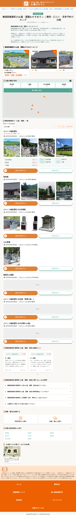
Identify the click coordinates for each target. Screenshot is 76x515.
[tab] (12, 85)
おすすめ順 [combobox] (7, 126)
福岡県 (7, 433)
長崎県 (52, 433)
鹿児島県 (7, 438)
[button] (38, 90)
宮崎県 (52, 436)
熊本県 (7, 436)
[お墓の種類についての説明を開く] (70, 81)
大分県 (29, 436)
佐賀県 (29, 433)
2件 (18, 133)
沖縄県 (29, 438)
